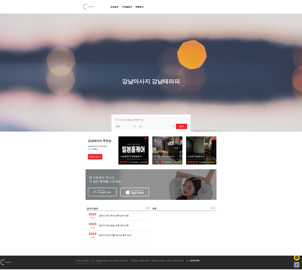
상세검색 (114, 7)
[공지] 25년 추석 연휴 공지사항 (114, 215)
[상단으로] (297, 265)
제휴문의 (139, 7)
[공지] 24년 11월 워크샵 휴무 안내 (115, 235)
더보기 (147, 208)
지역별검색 (127, 7)
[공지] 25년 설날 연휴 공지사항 (114, 225)
